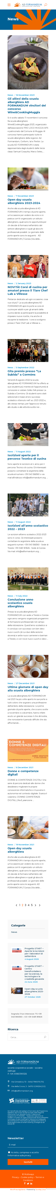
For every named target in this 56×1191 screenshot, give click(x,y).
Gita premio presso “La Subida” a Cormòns (24, 373)
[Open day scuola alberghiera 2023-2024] (28, 178)
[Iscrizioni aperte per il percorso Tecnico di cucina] (28, 434)
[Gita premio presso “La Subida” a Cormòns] (28, 350)
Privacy (15, 1177)
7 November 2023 (25, 196)
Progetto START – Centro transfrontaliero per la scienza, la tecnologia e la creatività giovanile (34, 972)
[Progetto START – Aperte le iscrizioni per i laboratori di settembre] (17, 950)
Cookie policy (27, 1177)
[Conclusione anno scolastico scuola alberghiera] (28, 578)
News (10, 95)
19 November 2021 (25, 844)
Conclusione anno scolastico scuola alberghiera (20, 603)
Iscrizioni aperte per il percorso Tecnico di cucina (27, 457)
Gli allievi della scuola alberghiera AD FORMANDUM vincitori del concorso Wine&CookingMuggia (27, 105)
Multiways (29, 1174)
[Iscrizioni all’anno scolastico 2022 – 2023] (28, 505)
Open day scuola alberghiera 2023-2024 (24, 201)
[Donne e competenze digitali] (28, 750)
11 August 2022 (23, 451)
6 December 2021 (24, 767)
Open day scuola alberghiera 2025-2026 (34, 991)
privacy (27, 1155)
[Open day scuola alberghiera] (28, 827)
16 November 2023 (25, 95)
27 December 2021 (25, 683)
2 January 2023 (23, 283)
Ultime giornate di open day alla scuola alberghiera (28, 688)
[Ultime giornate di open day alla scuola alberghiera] (28, 666)
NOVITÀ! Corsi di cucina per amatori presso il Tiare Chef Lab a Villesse (28, 290)
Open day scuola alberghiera (20, 850)
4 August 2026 (32, 959)
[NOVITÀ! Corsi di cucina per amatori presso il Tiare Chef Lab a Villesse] (28, 266)
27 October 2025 (33, 997)
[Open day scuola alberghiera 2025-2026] (17, 991)
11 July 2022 (21, 596)
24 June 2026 (31, 982)
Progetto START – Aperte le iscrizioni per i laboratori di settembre (34, 952)
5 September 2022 (25, 367)
